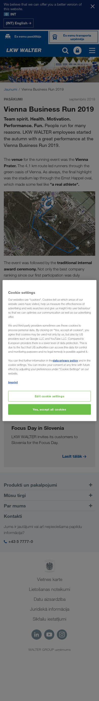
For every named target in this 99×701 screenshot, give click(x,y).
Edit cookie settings (49, 396)
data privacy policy (65, 360)
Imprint (13, 382)
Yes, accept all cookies (49, 409)
